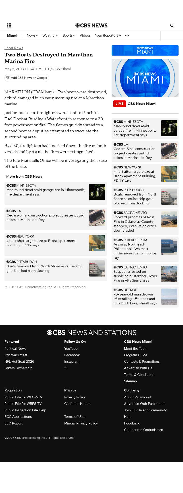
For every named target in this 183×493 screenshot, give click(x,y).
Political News (15, 348)
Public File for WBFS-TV (23, 404)
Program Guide (135, 355)
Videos (85, 35)
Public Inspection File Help (25, 410)
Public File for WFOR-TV (23, 397)
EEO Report (13, 423)
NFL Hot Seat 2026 (19, 361)
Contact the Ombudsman (143, 430)
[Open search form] (172, 25)
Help (127, 416)
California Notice (77, 404)
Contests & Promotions (142, 361)
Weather (49, 35)
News (31, 35)
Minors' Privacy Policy (81, 423)
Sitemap (130, 381)
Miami (12, 35)
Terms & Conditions (139, 375)
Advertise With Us (138, 368)
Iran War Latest (15, 355)
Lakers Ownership (18, 368)
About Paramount (137, 397)
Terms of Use (74, 416)
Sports (68, 35)
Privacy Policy (75, 397)
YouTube (71, 348)
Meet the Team (135, 348)
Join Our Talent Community (145, 410)
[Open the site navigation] (35, 25)
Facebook (72, 355)
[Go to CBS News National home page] (91, 25)
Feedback (131, 423)
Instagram (71, 361)
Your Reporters (107, 35)
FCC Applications (18, 416)
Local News (13, 48)
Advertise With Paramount (144, 404)
